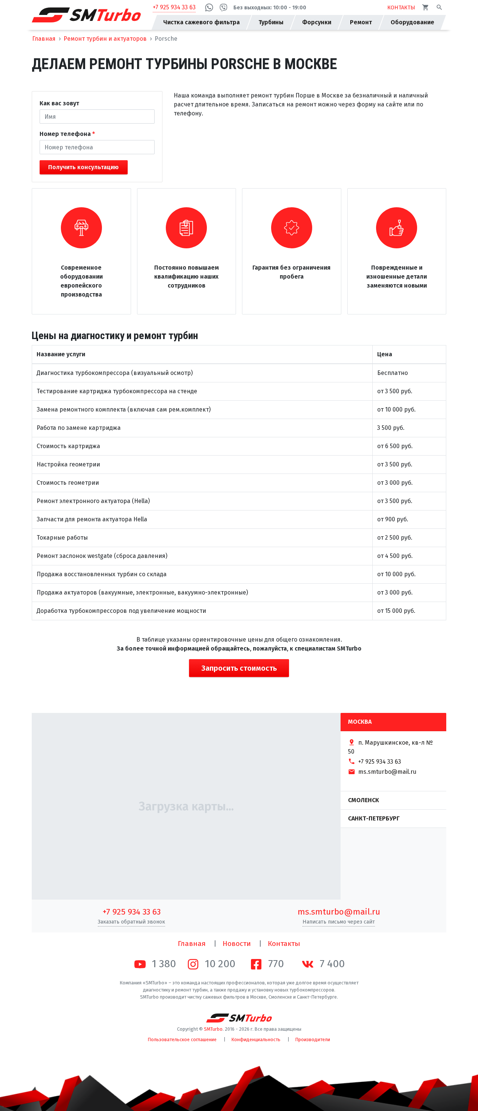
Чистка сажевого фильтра (201, 22)
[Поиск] (439, 7)
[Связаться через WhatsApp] (209, 7)
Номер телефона (65, 133)
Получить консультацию (83, 167)
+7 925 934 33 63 (174, 7)
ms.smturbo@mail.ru (339, 912)
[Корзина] (425, 7)
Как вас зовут (59, 103)
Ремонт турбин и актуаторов (105, 38)
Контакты (284, 943)
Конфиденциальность (256, 1039)
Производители (312, 1039)
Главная (44, 38)
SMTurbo (213, 1029)
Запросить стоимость (239, 668)
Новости (237, 943)
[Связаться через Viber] (223, 7)
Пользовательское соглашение (182, 1039)
